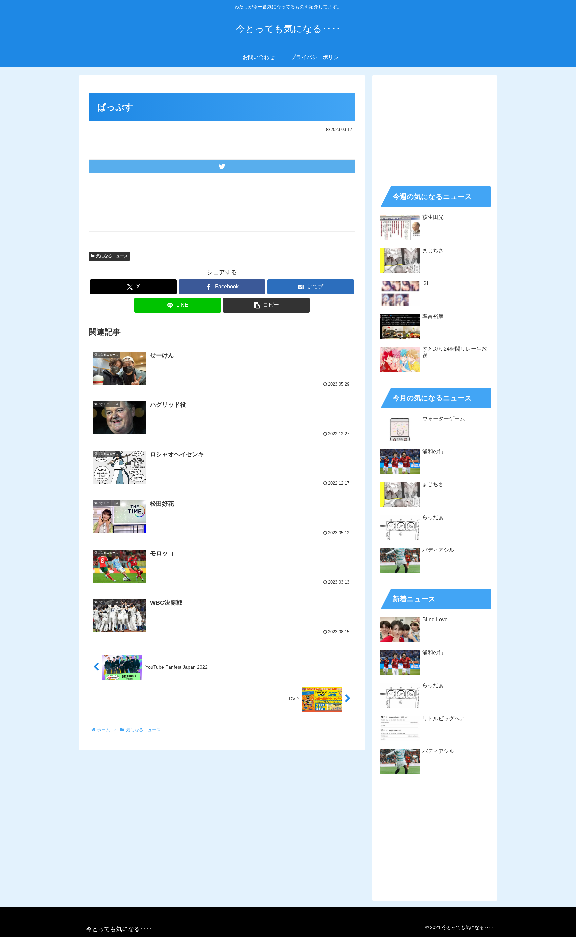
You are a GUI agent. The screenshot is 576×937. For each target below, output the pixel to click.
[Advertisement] (435, 128)
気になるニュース (112, 256)
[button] (266, 305)
